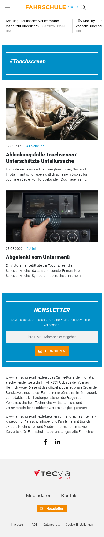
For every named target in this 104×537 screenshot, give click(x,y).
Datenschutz (51, 524)
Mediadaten (39, 495)
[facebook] (45, 441)
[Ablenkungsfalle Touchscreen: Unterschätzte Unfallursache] (52, 114)
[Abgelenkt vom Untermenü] (52, 216)
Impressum (18, 524)
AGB (34, 524)
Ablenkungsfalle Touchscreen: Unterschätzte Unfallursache (42, 158)
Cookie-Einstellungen (79, 524)
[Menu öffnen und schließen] (9, 7)
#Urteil (31, 249)
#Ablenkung (35, 146)
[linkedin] (57, 441)
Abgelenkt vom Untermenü (38, 257)
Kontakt (69, 495)
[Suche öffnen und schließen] (82, 7)
